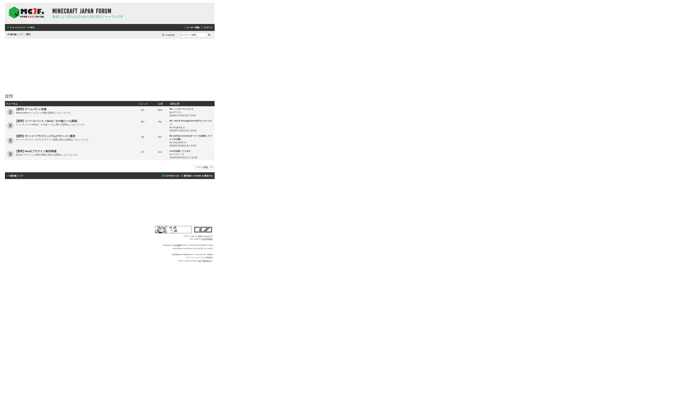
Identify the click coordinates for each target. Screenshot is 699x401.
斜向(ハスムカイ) (205, 236)
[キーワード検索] (209, 35)
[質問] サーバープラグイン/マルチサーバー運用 (45, 136)
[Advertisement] (110, 64)
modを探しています (180, 150)
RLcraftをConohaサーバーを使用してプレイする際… (190, 137)
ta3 (200, 260)
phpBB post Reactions (182, 254)
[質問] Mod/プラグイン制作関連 (36, 151)
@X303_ (207, 260)
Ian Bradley (207, 239)
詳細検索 (170, 35)
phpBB (177, 245)
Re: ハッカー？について (181, 108)
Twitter (210, 254)
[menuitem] (30, 27)
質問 (9, 96)
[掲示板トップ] (28, 12)
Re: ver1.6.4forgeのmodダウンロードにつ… (190, 122)
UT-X (175, 112)
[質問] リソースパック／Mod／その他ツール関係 (46, 121)
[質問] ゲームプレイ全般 (31, 109)
